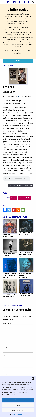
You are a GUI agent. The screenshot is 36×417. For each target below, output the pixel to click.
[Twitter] (9, 210)
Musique (12, 65)
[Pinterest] (14, 210)
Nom (5, 348)
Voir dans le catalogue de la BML (19, 185)
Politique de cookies (17, 414)
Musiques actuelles (25, 198)
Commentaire (7, 323)
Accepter (18, 400)
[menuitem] (6, 65)
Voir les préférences (18, 410)
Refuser (18, 405)
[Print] (18, 210)
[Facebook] (5, 210)
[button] (33, 378)
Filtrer (18, 61)
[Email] (23, 210)
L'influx (5, 65)
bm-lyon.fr (19, 53)
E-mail (5, 355)
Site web (5, 363)
